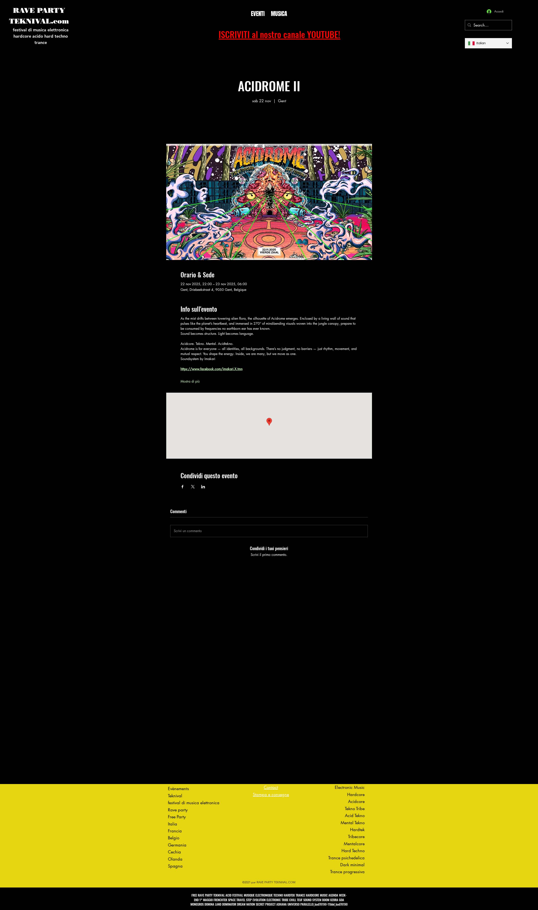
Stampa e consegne (271, 794)
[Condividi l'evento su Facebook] (183, 486)
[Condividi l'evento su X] (193, 486)
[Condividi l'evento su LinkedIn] (203, 486)
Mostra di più (190, 381)
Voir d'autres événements (269, 124)
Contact (271, 787)
